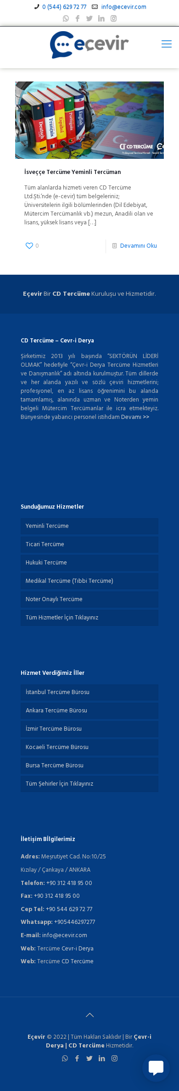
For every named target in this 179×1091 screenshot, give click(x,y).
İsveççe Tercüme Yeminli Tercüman (72, 172)
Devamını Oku (138, 246)
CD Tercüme (71, 294)
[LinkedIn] (101, 18)
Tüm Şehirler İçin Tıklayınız (59, 784)
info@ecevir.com (123, 7)
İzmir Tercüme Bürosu (54, 729)
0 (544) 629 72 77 (64, 7)
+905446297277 (74, 922)
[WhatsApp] (66, 18)
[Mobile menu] (166, 45)
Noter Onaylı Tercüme (54, 599)
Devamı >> (135, 417)
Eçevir (36, 1037)
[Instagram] (113, 18)
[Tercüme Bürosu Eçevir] (89, 45)
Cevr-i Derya (78, 949)
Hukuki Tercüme (46, 563)
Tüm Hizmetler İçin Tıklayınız (62, 618)
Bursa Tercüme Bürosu (55, 766)
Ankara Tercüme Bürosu (56, 711)
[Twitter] (90, 18)
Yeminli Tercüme (47, 526)
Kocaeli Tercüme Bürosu (57, 747)
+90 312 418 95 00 (69, 883)
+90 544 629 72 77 (69, 909)
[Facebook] (78, 18)
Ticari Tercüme (45, 544)
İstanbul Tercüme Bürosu (58, 692)
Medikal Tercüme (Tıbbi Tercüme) (69, 581)
